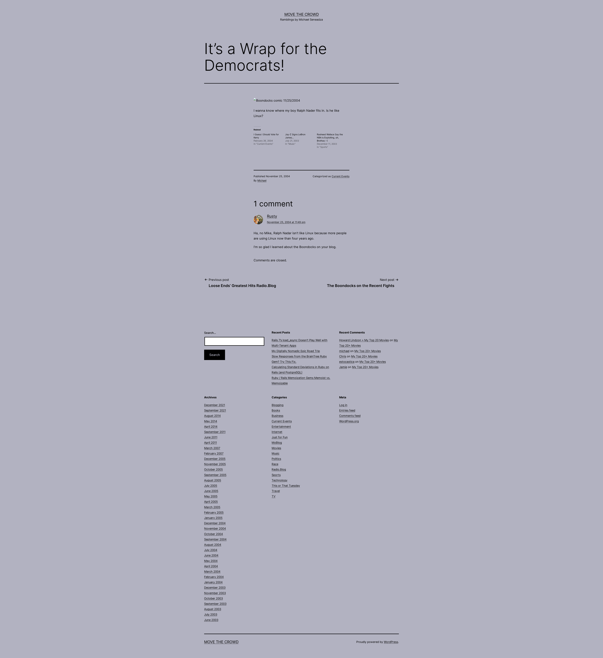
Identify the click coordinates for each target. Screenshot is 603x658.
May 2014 (210, 421)
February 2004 (214, 577)
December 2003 (214, 587)
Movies (276, 448)
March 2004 (212, 571)
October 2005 (213, 469)
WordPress (391, 642)
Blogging (277, 405)
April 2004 (211, 566)
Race (275, 464)
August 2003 (212, 609)
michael (344, 351)
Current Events (340, 176)
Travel (276, 491)
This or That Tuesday (286, 485)
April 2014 (210, 426)
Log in (343, 405)
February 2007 (213, 453)
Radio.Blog (279, 469)
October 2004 (213, 534)
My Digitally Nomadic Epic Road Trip (296, 351)
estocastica (346, 361)
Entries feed (347, 410)
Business (277, 415)
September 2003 (215, 603)
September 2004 (215, 539)
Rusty (272, 216)
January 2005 (213, 517)
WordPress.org (349, 421)
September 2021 (215, 410)
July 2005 (210, 485)
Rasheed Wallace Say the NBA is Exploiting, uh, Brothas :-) (330, 137)
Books (276, 410)
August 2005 (212, 480)
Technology (279, 480)
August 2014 (212, 415)
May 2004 (211, 560)
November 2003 (215, 593)
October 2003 (213, 598)
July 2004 (210, 550)
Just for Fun (280, 437)
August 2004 (212, 544)
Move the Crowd (301, 14)
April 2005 (211, 501)
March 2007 (212, 448)
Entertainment (281, 426)
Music (275, 453)
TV (273, 496)
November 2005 (215, 464)
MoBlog (277, 442)
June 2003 (211, 620)
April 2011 (210, 442)
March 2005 (212, 507)
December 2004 (215, 523)
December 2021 (214, 405)
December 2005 (214, 458)
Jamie (343, 367)
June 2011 (210, 437)
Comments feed (350, 415)
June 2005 (211, 491)
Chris (342, 356)
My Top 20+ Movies (367, 351)
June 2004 (211, 555)
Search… (210, 332)
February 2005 (214, 512)
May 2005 (210, 496)
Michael (261, 180)
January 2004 (213, 582)
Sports (276, 475)
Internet (277, 432)
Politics (276, 458)
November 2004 (215, 528)
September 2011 (214, 432)
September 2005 (215, 475)
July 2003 (210, 614)
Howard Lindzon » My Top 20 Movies (364, 340)
